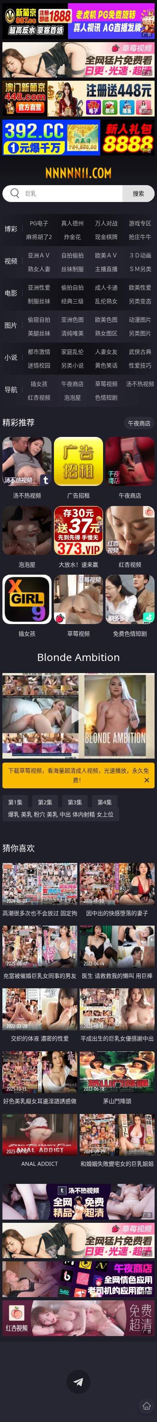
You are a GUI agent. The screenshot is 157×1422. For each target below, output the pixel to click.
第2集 (45, 802)
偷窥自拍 (39, 319)
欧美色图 (106, 319)
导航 (10, 389)
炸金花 (72, 237)
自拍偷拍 (72, 255)
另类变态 (140, 301)
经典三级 (72, 301)
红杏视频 (39, 397)
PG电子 (39, 223)
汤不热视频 (140, 384)
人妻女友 (106, 351)
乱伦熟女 (106, 301)
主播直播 (106, 269)
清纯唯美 (72, 333)
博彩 (10, 228)
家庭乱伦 (72, 351)
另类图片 (140, 333)
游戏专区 (140, 223)
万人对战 (106, 223)
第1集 (15, 802)
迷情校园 (39, 365)
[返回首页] (146, 1406)
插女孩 (39, 384)
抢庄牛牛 (140, 237)
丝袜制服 (72, 269)
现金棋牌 (106, 237)
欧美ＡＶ (106, 255)
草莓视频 (106, 384)
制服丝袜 (39, 301)
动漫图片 (140, 319)
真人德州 (72, 223)
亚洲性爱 (39, 287)
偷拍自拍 (72, 287)
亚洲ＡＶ (39, 255)
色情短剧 (106, 397)
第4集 (104, 802)
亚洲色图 (72, 319)
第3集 (75, 802)
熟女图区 (106, 333)
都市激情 (39, 351)
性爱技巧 (140, 365)
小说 (10, 357)
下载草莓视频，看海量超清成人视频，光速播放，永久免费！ (78, 775)
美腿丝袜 (39, 333)
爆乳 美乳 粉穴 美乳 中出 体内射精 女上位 (61, 814)
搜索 (138, 193)
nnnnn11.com (78, 173)
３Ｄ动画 (140, 255)
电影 (10, 293)
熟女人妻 (39, 269)
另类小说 (72, 365)
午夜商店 (72, 384)
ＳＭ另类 (140, 269)
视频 (10, 261)
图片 (10, 325)
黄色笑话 (106, 365)
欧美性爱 (140, 287)
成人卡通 (106, 287)
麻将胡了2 (39, 237)
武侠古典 (140, 351)
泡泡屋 (72, 397)
